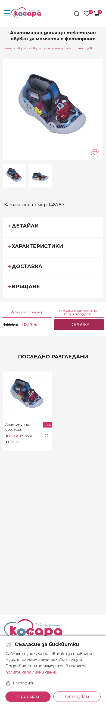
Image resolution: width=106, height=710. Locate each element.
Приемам (28, 696)
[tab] (53, 227)
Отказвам (77, 696)
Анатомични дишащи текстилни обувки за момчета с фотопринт (23, 427)
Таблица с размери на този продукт (78, 312)
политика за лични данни (31, 672)
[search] (77, 13)
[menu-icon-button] (6, 13)
